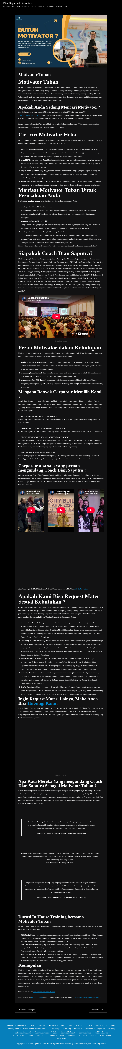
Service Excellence (17, 1035)
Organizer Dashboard (23, 1032)
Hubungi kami (13, 1028)
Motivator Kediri (97, 1010)
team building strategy (76, 1035)
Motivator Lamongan (27, 1010)
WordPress (78, 1044)
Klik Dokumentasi (81, 589)
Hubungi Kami (42, 703)
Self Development (101, 1032)
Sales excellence (85, 1032)
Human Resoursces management (35, 1028)
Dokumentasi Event (76, 1025)
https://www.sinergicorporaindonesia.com (87, 997)
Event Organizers (94, 1025)
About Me (10, 1025)
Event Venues (110, 1025)
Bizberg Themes (100, 1044)
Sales (55, 1032)
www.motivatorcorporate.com (29, 115)
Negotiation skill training (106, 1028)
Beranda (42, 1025)
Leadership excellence (71, 1028)
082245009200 (37, 997)
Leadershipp (88, 1028)
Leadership (55, 1028)
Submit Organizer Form (37, 1035)
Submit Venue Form (56, 1035)
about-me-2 (22, 1025)
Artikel (32, 1025)
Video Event (61, 1038)
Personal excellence (42, 1032)
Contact (62, 1025)
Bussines (52, 1025)
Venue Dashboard (106, 1035)
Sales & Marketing (68, 1032)
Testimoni (92, 1035)
